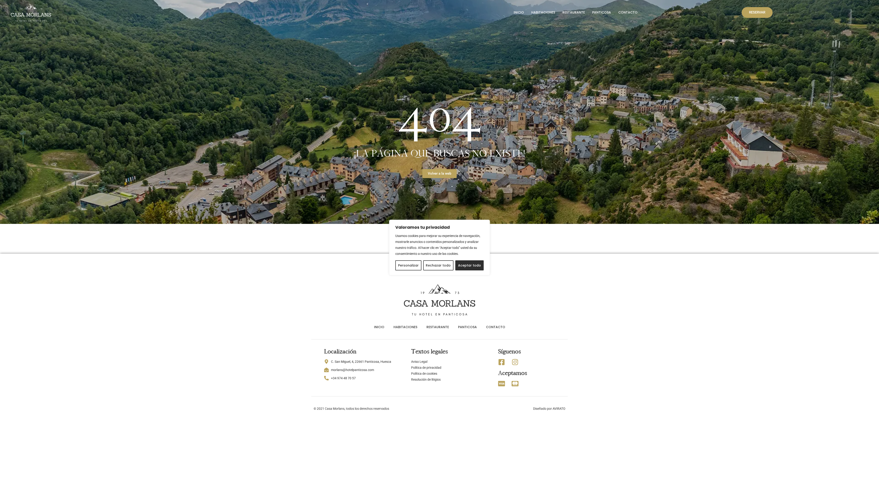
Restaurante (573, 12)
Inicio (519, 12)
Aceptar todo (469, 265)
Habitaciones (543, 12)
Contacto (628, 12)
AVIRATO (559, 408)
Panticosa (601, 12)
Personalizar (408, 265)
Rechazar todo (438, 265)
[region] (439, 247)
